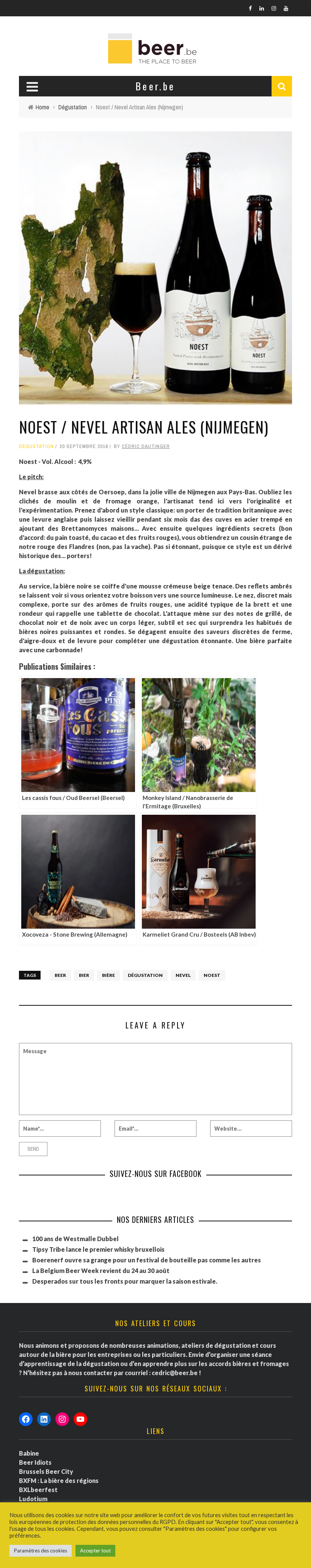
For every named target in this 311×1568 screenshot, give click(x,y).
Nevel (183, 975)
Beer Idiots (35, 1462)
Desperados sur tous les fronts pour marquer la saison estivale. (124, 1281)
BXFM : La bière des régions (59, 1480)
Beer (60, 975)
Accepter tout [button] (95, 1550)
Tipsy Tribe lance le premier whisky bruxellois (98, 1249)
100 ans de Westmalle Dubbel (75, 1238)
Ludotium (33, 1498)
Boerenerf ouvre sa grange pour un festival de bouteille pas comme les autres (146, 1260)
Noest (212, 975)
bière (108, 975)
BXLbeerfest (38, 1489)
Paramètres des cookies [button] (40, 1550)
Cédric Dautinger (146, 446)
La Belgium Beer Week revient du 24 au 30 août (101, 1270)
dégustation (145, 975)
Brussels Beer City (46, 1471)
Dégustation (36, 446)
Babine (29, 1453)
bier (84, 975)
